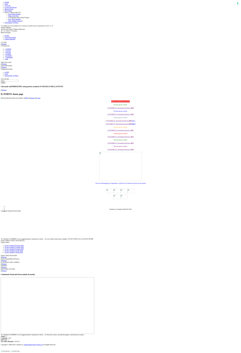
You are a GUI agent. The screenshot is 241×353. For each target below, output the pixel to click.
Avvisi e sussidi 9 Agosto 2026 (14, 250)
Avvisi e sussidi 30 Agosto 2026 (14, 245)
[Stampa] (31, 98)
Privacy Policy (6, 351)
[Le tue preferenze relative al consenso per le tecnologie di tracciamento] (237, 3)
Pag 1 (120, 121)
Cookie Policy (16, 351)
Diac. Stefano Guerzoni (15, 21)
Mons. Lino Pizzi (13, 16)
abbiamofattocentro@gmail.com (33, 344)
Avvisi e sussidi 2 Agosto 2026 (14, 252)
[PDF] (26, 98)
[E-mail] (37, 98)
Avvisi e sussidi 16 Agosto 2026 (14, 249)
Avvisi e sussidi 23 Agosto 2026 (14, 247)
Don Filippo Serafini (14, 14)
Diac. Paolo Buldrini (14, 19)
